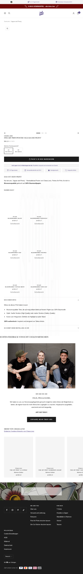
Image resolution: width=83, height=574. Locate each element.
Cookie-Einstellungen (11, 534)
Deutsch (7, 556)
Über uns (33, 509)
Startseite (7, 21)
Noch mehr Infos (10, 300)
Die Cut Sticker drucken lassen (40, 524)
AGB (5, 537)
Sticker (59, 520)
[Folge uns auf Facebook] (7, 510)
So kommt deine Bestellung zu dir (16, 328)
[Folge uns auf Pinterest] (18, 510)
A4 (8, 150)
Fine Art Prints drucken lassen (40, 520)
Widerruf (7, 541)
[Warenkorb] (78, 13)
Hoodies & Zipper (62, 513)
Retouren (33, 517)
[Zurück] (5, 133)
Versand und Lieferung (37, 513)
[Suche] (9, 13)
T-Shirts (59, 509)
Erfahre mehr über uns (41, 419)
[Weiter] (78, 133)
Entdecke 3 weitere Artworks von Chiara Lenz (19, 431)
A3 (18, 150)
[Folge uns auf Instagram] (12, 510)
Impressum (8, 549)
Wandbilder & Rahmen (64, 517)
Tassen (59, 524)
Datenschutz (8, 545)
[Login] (73, 13)
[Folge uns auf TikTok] (23, 510)
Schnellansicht (15, 223)
